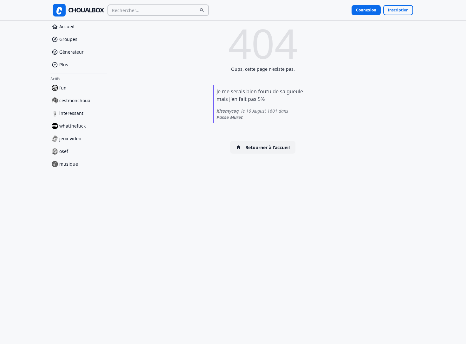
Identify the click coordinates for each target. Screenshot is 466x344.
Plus (63, 65)
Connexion (366, 10)
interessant (71, 113)
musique (68, 164)
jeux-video (70, 139)
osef (63, 151)
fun (63, 88)
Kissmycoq (228, 111)
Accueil (66, 26)
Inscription (398, 10)
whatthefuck (72, 126)
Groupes (68, 39)
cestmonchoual (75, 100)
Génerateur (71, 52)
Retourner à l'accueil (267, 147)
